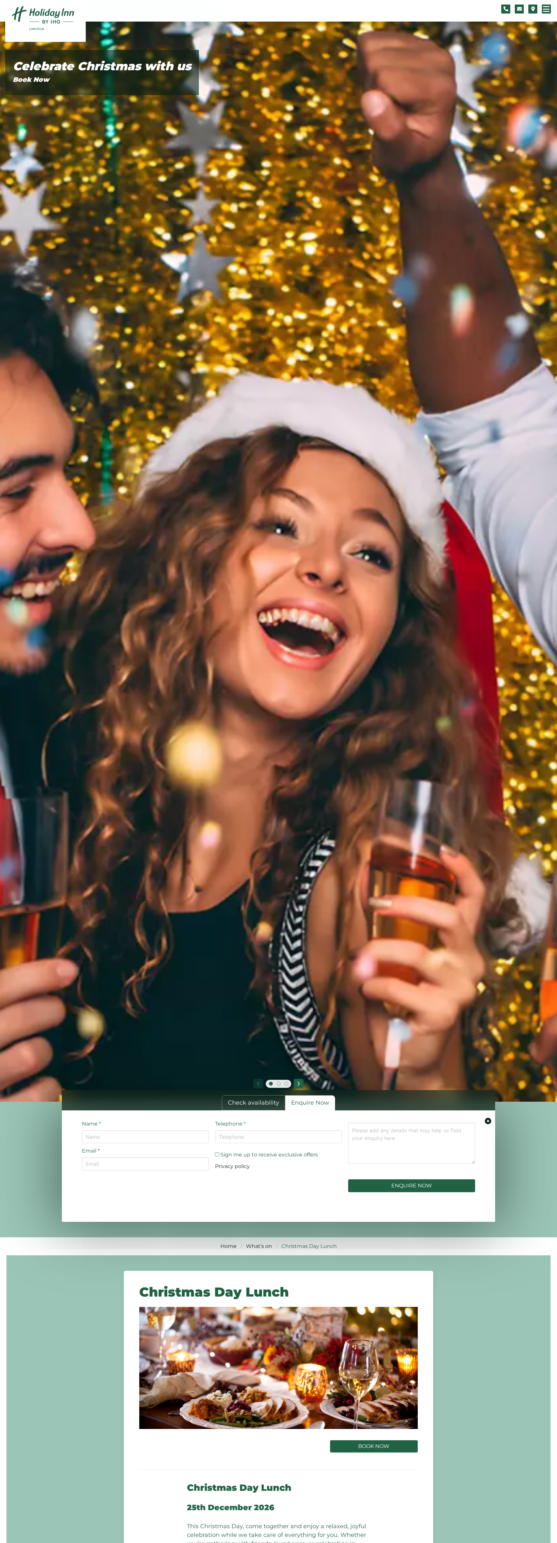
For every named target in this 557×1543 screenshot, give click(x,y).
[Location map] (532, 9)
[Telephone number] (505, 9)
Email (91, 1151)
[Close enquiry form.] (488, 1121)
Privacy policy (232, 1166)
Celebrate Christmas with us (102, 66)
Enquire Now (411, 1186)
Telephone (230, 1124)
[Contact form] (519, 9)
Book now (373, 1446)
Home (228, 1246)
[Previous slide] (258, 1083)
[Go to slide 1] (271, 1084)
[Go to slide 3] (286, 1084)
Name (91, 1124)
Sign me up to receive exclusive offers (268, 1155)
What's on (259, 1246)
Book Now (31, 79)
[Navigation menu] (546, 9)
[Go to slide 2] (278, 1084)
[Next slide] (299, 1083)
